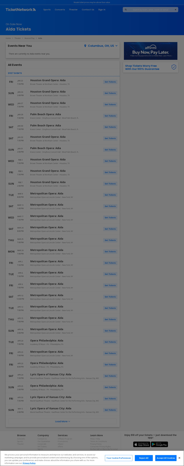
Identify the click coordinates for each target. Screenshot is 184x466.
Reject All (143, 458)
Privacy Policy (29, 463)
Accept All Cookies (166, 458)
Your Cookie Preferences (119, 458)
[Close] (179, 458)
